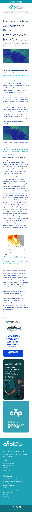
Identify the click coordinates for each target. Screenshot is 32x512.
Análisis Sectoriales (16, 45)
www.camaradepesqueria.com (11, 80)
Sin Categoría (7, 497)
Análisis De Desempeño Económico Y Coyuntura (16, 479)
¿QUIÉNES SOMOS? (9, 463)
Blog (5, 487)
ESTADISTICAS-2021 (9, 465)
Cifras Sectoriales (8, 492)
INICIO (5, 460)
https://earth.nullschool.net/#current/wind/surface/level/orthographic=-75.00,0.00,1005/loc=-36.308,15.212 (15, 152)
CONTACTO (7, 470)
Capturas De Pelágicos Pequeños (12, 490)
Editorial (6, 494)
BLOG (5, 467)
